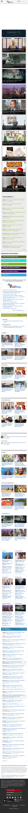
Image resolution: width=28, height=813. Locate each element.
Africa (3, 551)
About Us (15, 806)
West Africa (18, 603)
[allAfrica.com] (14, 285)
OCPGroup (5, 264)
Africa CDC (4, 319)
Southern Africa (6, 603)
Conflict (4, 333)
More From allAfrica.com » (19, 310)
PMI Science (5, 274)
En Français (23, 1)
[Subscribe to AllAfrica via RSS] (20, 797)
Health (3, 452)
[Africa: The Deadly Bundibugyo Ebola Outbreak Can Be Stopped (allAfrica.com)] (7, 555)
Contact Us (22, 805)
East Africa (5, 577)
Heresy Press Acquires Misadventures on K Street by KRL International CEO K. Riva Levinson (14, 327)
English (19, 1)
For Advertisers (10, 792)
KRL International (6, 324)
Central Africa (18, 551)
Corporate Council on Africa (10, 267)
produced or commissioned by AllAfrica (8, 776)
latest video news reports (13, 436)
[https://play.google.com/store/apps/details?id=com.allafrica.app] (8, 801)
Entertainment (6, 400)
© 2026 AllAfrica (6, 805)
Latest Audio (4, 441)
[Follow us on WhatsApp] (18, 797)
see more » (5, 760)
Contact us (10, 777)
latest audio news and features (15, 442)
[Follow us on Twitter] (10, 797)
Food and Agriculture (7, 483)
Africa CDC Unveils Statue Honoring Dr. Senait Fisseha (13, 321)
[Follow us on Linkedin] (15, 797)
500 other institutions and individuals (15, 768)
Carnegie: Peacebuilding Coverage (11, 260)
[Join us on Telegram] (12, 797)
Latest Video (4, 435)
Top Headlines (8, 197)
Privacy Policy (15, 805)
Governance (5, 513)
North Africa (18, 577)
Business (4, 365)
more (24, 249)
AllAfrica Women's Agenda (10, 271)
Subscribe (9, 794)
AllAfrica (10, 2)
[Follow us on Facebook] (7, 797)
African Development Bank (10, 256)
